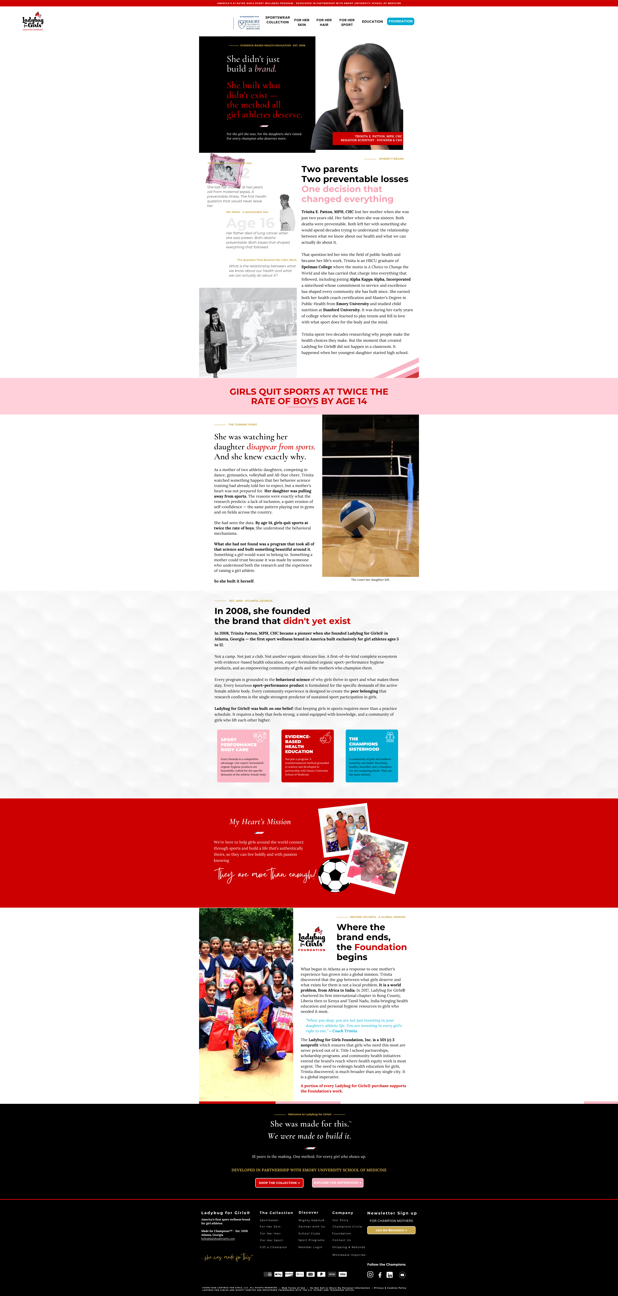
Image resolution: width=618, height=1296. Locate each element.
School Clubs (309, 1233)
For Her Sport (271, 1240)
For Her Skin (270, 1226)
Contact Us (341, 1240)
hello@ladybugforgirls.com (218, 1239)
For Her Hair (270, 1233)
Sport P (304, 1240)
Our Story (340, 1220)
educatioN (372, 22)
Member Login (310, 1247)
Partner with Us (312, 1226)
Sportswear (269, 1220)
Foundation (401, 21)
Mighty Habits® (312, 1220)
